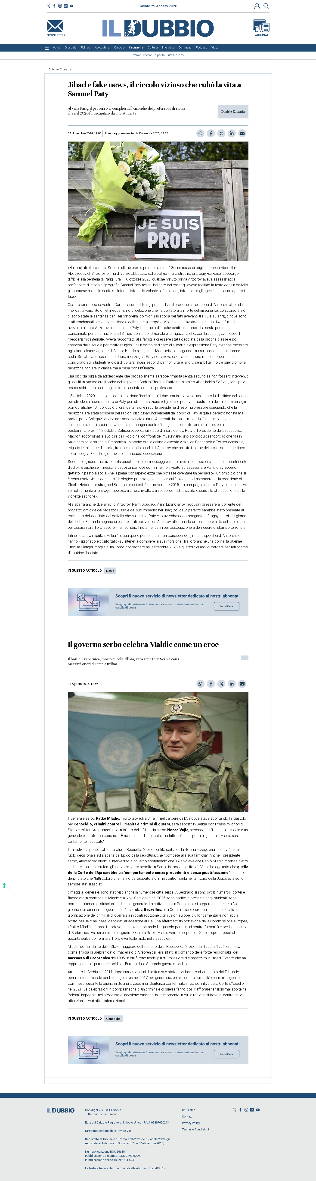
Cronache (65, 69)
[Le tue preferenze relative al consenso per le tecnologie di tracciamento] (4, 885)
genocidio (113, 1019)
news (110, 571)
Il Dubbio (52, 69)
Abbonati (262, 35)
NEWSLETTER (56, 34)
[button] (257, 5)
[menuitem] (56, 47)
